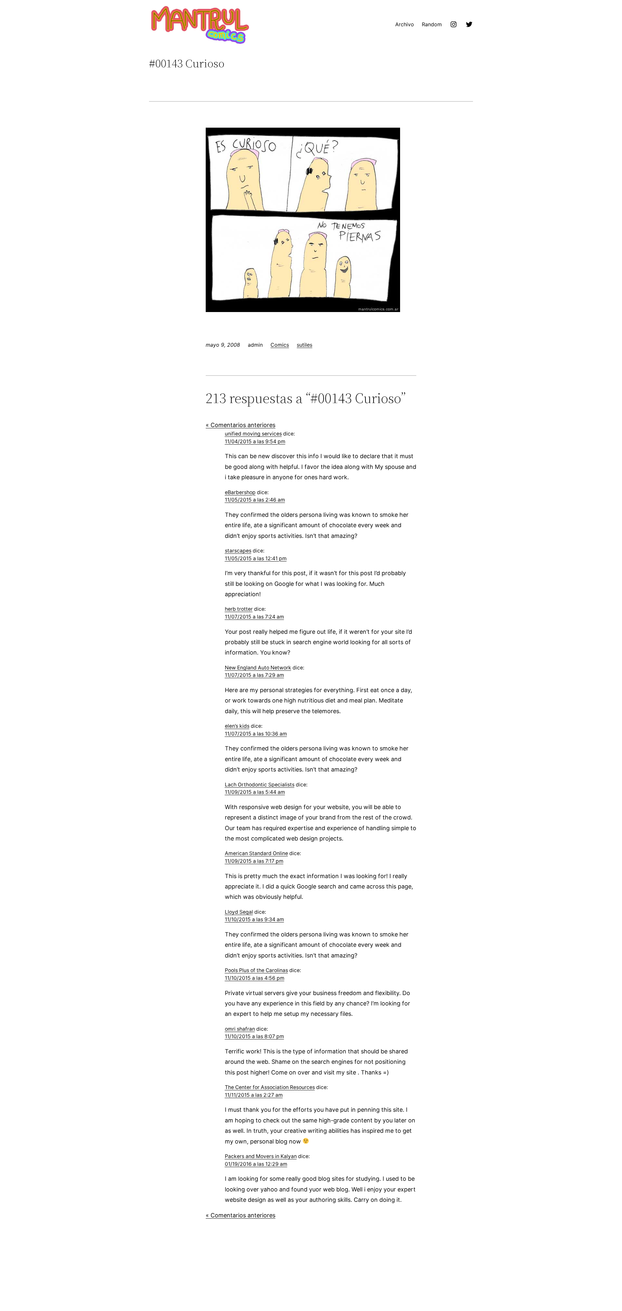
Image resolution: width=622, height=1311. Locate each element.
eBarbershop (240, 492)
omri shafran (240, 1029)
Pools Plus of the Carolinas (256, 970)
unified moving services (253, 434)
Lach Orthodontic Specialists (259, 785)
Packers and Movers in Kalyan (261, 1156)
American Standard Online (256, 853)
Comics (280, 345)
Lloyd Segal (239, 912)
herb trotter (239, 609)
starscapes (238, 551)
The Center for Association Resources (270, 1087)
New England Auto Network (258, 668)
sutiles (304, 345)
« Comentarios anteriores (240, 425)
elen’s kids (237, 726)
